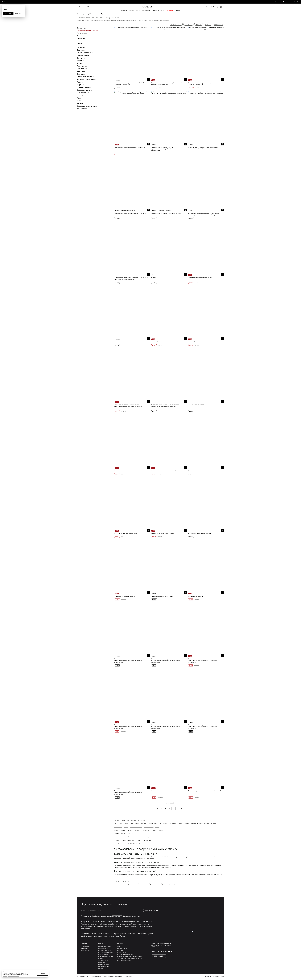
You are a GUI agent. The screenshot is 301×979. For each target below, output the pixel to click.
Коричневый (118, 893)
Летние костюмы (154, 951)
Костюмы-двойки (166, 951)
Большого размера (127, 899)
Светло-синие (152, 889)
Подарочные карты (158, 10)
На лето (130, 896)
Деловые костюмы (120, 951)
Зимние (161, 896)
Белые (180, 889)
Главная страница (82, 14)
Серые (126, 893)
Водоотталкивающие (129, 886)
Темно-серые (134, 889)
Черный (213, 889)
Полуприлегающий (144, 903)
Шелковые (141, 886)
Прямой (133, 903)
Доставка (278, 2)
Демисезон (146, 896)
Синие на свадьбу (136, 893)
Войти (208, 7)
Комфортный (124, 903)
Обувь (138, 10)
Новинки (124, 10)
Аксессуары (146, 10)
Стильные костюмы (133, 951)
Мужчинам (82, 7)
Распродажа (169, 10)
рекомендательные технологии (11, 976)
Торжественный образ (134, 910)
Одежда (131, 10)
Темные (186, 889)
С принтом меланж (128, 906)
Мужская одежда (94, 14)
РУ (295, 2)
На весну (138, 896)
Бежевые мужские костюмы (200, 889)
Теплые (154, 896)
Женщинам (90, 7)
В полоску (147, 906)
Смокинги (144, 951)
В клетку (139, 906)
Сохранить (8, 13)
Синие (157, 893)
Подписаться (151, 976)
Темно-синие (123, 889)
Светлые (143, 889)
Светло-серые (163, 889)
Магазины (286, 2)
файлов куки (15, 974)
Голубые (173, 889)
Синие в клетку (148, 893)
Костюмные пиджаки (179, 951)
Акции (178, 10)
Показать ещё (169, 803)
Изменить (18, 13)
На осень (123, 896)
